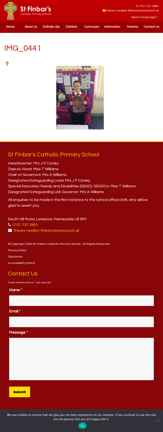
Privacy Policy (17, 250)
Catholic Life (51, 26)
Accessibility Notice (21, 263)
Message (18, 332)
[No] (158, 421)
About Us (31, 26)
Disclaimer (15, 256)
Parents (132, 26)
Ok (82, 425)
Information (112, 26)
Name (15, 290)
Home (10, 26)
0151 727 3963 (149, 6)
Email (15, 311)
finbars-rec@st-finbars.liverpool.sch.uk (132, 10)
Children (71, 26)
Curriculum (91, 26)
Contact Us (151, 26)
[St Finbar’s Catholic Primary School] (27, 11)
